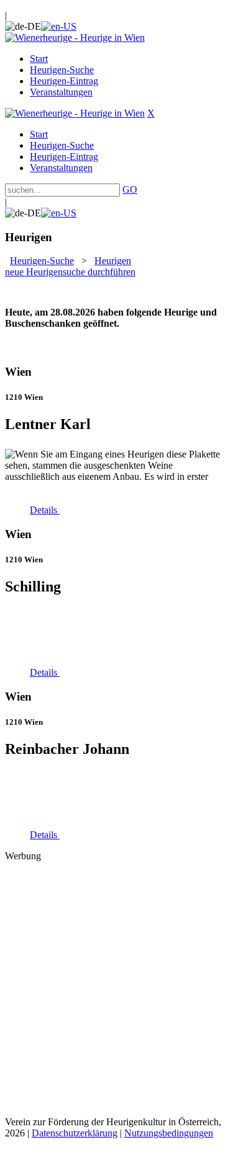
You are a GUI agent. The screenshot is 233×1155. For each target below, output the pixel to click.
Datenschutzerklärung (74, 1133)
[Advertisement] (116, 988)
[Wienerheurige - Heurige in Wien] (75, 37)
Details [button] (45, 510)
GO (129, 189)
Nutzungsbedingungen (168, 1133)
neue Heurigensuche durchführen (70, 272)
